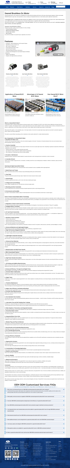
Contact (60, 451)
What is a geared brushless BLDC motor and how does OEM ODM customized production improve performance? (29, 432)
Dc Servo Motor (23, 453)
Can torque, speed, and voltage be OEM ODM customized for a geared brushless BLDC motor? (26, 423)
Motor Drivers (22, 454)
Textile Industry (48, 448)
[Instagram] (15, 459)
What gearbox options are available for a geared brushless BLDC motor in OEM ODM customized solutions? (28, 428)
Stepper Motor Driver (36, 453)
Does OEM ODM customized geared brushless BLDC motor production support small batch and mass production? (29, 405)
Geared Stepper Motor (37, 451)
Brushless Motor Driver (37, 454)
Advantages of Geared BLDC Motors (31, 112)
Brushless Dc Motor (23, 448)
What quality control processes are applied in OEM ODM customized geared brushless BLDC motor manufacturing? (30, 396)
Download (60, 448)
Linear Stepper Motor (23, 451)
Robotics (47, 454)
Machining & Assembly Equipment (51, 456)
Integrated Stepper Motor (24, 445)
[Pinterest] (17, 459)
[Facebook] (8, 459)
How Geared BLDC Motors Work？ (11, 112)
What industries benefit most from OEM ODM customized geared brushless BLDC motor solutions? (26, 415)
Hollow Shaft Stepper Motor (37, 448)
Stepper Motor (22, 450)
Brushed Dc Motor (23, 456)
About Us (60, 446)
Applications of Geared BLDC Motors (52, 112)
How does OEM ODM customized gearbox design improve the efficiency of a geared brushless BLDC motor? (28, 400)
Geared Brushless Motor (37, 443)
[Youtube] (12, 459)
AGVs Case (48, 443)
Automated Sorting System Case (51, 445)
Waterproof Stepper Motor (37, 450)
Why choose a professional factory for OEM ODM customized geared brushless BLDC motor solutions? (27, 389)
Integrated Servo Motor (24, 443)
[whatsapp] (5, 459)
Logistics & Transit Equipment (51, 453)
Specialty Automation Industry (51, 459)
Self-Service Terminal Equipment (51, 451)
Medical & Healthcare (49, 450)
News (59, 449)
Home (60, 443)
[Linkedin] (10, 459)
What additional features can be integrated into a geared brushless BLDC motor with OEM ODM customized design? (30, 419)
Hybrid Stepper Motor (36, 445)
